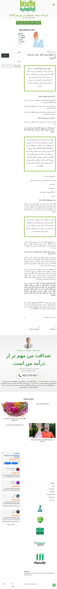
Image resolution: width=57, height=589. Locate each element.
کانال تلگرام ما (51, 497)
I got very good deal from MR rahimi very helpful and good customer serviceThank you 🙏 (11, 476)
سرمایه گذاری (46, 317)
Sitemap (52, 483)
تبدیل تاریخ (52, 500)
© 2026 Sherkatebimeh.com (31, 584)
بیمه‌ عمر (54, 317)
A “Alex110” (13, 482)
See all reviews (14, 463)
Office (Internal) (50, 494)
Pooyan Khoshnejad (11, 468)
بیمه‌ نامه (50, 317)
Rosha (14, 511)
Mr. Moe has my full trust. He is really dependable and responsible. (11, 502)
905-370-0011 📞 (28, 375)
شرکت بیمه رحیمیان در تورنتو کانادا (28, 15)
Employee (52, 491)
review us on (8, 463)
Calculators (51, 489)
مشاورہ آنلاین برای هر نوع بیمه (28, 23)
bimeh (48, 51)
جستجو (19, 52)
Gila (14, 495)
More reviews (10, 524)
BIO (53, 486)
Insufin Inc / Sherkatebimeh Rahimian (12, 456)
